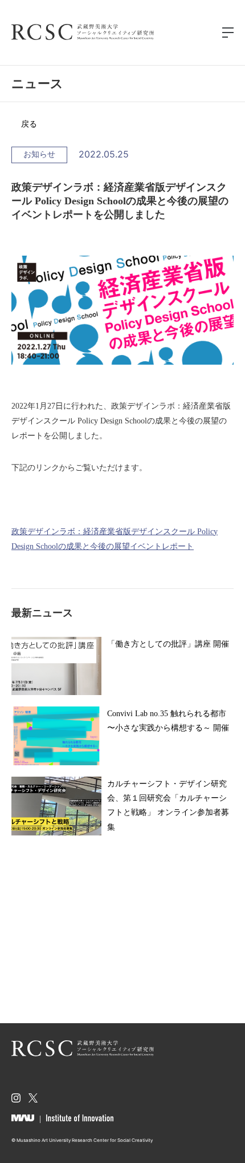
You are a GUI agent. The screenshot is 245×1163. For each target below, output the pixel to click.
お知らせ (39, 154)
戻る (29, 124)
